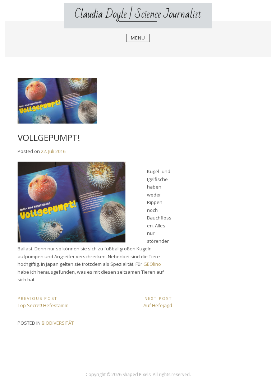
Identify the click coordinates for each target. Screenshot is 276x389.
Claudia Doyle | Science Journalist (138, 14)
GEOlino (152, 264)
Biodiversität (58, 323)
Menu (138, 37)
